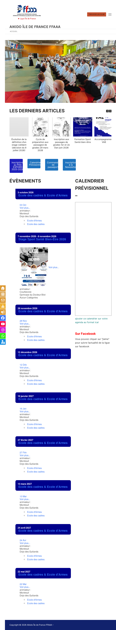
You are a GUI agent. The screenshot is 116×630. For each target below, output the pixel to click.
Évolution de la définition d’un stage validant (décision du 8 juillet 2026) (19, 145)
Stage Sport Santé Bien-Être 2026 (42, 239)
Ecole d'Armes (34, 220)
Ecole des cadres (36, 224)
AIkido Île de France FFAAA (34, 27)
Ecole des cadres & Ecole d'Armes (43, 195)
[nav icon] (109, 14)
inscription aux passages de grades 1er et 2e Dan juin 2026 (61, 143)
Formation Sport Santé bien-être (82, 140)
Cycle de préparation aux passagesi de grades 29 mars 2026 (40, 145)
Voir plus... (25, 206)
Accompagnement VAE (103, 140)
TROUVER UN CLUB (97, 14)
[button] (110, 111)
